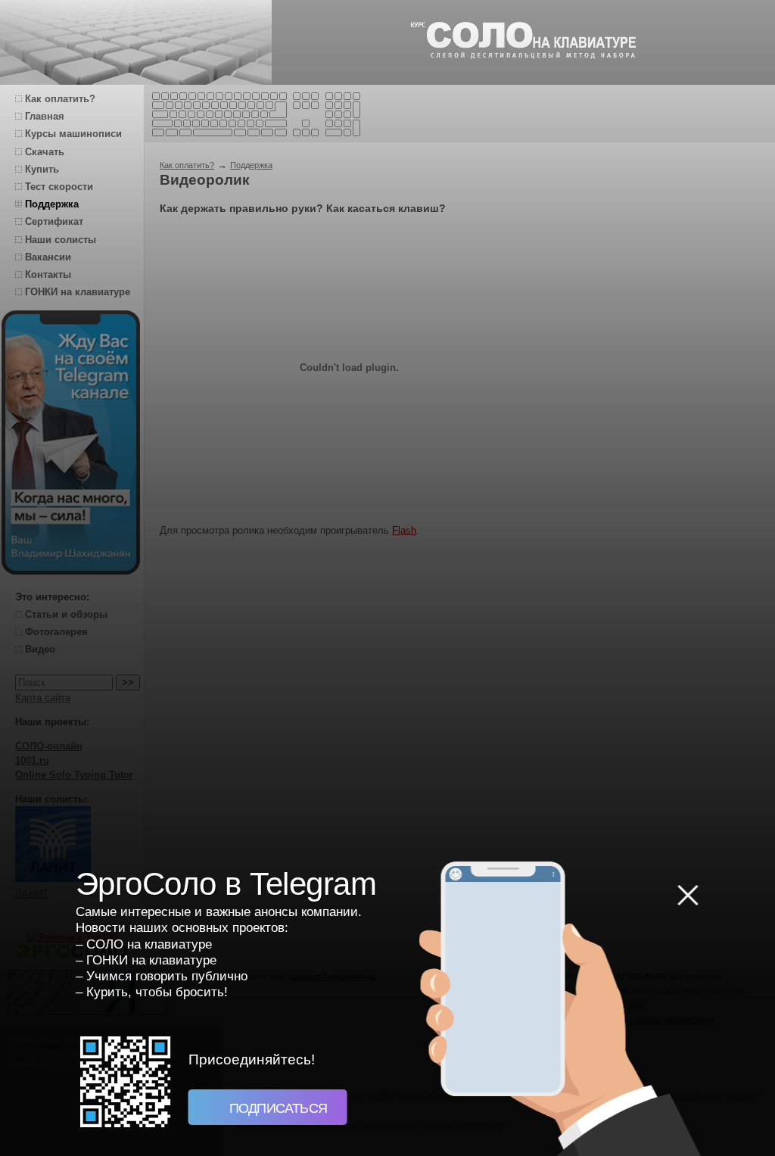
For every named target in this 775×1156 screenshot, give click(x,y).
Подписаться (276, 1108)
